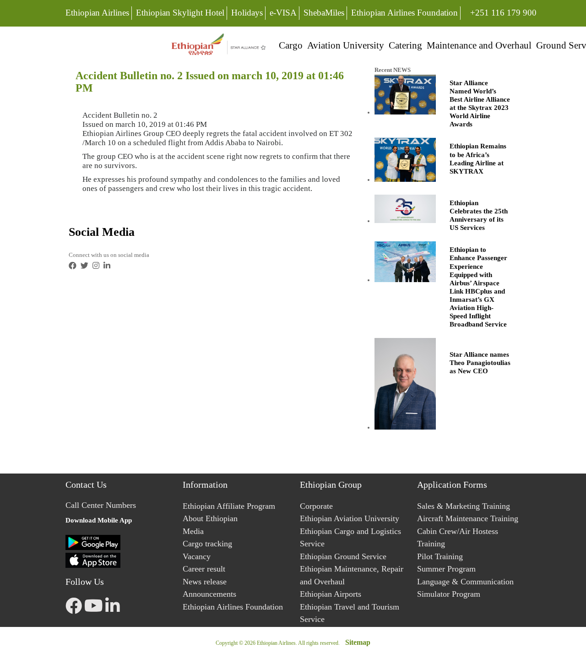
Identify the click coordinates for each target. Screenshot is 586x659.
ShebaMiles (324, 12)
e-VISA (283, 12)
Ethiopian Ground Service (343, 556)
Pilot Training (440, 556)
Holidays (247, 12)
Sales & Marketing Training (463, 506)
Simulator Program (448, 594)
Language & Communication (465, 581)
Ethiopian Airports (330, 594)
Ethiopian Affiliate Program (229, 506)
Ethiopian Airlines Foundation (404, 12)
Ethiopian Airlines (97, 12)
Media (193, 531)
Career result (204, 568)
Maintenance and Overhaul (479, 45)
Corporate (316, 506)
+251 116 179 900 (503, 12)
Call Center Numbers (100, 505)
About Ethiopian (210, 518)
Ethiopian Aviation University (349, 518)
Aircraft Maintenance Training (467, 518)
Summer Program (446, 568)
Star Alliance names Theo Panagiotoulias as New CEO (480, 363)
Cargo (291, 45)
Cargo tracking (207, 543)
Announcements (209, 594)
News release (205, 581)
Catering (405, 45)
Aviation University (345, 45)
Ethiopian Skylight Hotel (180, 12)
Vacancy (197, 556)
